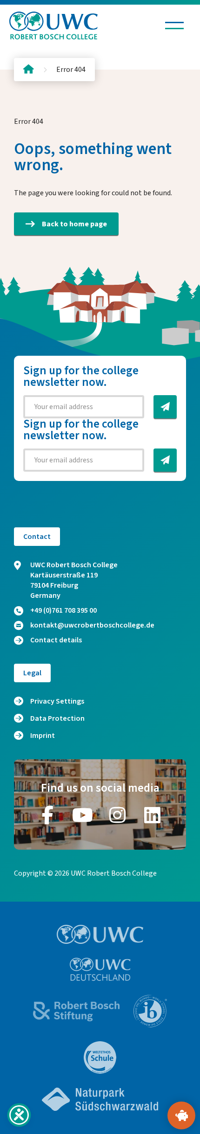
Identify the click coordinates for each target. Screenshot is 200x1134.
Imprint (42, 735)
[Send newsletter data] (165, 406)
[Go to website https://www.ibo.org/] (150, 1011)
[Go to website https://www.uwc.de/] (100, 969)
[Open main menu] (174, 25)
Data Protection (57, 718)
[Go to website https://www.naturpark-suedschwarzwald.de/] (100, 1099)
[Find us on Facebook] (48, 814)
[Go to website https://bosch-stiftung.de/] (76, 1011)
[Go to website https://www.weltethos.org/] (100, 1057)
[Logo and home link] (53, 25)
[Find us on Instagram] (117, 814)
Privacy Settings (57, 701)
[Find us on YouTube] (82, 814)
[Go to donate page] (181, 1115)
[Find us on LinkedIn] (152, 814)
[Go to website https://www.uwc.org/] (100, 934)
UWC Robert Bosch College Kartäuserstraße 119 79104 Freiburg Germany (74, 580)
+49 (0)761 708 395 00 (63, 610)
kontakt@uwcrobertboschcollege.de (92, 625)
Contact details (56, 640)
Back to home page (74, 224)
